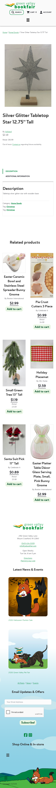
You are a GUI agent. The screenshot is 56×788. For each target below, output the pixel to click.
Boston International (15, 298)
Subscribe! (28, 723)
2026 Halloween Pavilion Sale (20, 620)
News (28, 683)
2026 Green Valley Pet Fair (19, 672)
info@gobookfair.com (28, 546)
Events (35, 683)
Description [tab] (11, 171)
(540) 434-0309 (28, 543)
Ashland (8, 132)
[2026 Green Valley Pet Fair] (28, 649)
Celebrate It (43, 310)
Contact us (16, 144)
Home (5, 32)
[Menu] (28, 20)
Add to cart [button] (14, 309)
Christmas (11, 206)
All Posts (21, 683)
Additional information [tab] (18, 176)
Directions (28, 558)
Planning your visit (28, 561)
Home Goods (14, 32)
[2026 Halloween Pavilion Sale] (28, 596)
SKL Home (43, 381)
